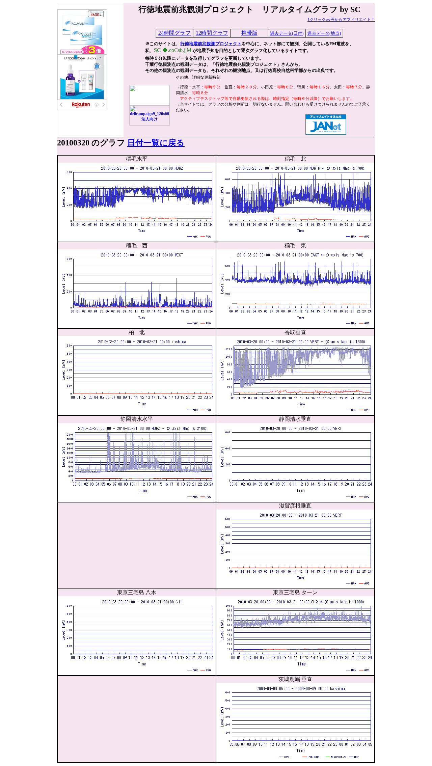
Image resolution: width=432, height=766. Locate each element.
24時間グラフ (174, 33)
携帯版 (249, 33)
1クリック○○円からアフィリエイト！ (341, 19)
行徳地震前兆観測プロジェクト (211, 43)
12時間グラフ (212, 33)
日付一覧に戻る (156, 142)
